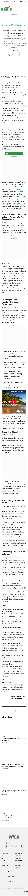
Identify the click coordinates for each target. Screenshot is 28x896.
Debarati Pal (5, 743)
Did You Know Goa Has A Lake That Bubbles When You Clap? (18, 698)
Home (11, 24)
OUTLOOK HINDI (18, 867)
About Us (10, 871)
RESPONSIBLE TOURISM (6, 863)
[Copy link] (19, 55)
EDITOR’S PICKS (4, 865)
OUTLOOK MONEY (19, 863)
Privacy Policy (11, 876)
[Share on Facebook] (15, 55)
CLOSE (26, 891)
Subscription (11, 881)
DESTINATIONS (4, 853)
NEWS (2, 858)
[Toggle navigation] (25, 9)
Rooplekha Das (5, 820)
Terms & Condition (12, 874)
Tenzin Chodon (14, 50)
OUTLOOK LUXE (18, 858)
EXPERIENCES (4, 860)
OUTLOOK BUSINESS (19, 860)
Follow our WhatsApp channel (15, 153)
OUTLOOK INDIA (18, 853)
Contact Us (10, 879)
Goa (13, 110)
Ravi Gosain (5, 768)
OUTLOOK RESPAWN (19, 865)
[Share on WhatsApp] (8, 55)
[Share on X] (12, 55)
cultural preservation (18, 204)
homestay (20, 192)
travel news (12, 711)
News (16, 24)
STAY (2, 855)
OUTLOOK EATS (18, 855)
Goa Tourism (21, 711)
